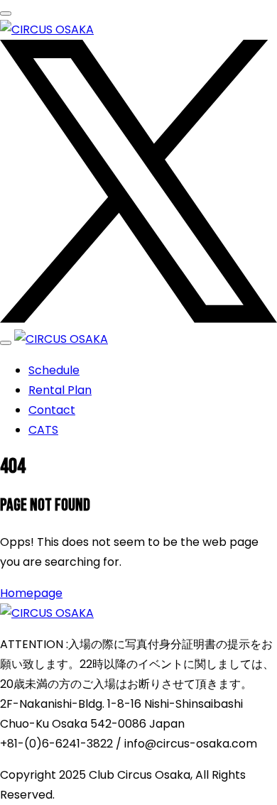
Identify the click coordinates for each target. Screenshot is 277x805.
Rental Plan (60, 390)
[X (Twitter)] (138, 319)
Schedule (54, 370)
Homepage (31, 593)
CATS (43, 430)
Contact (51, 410)
